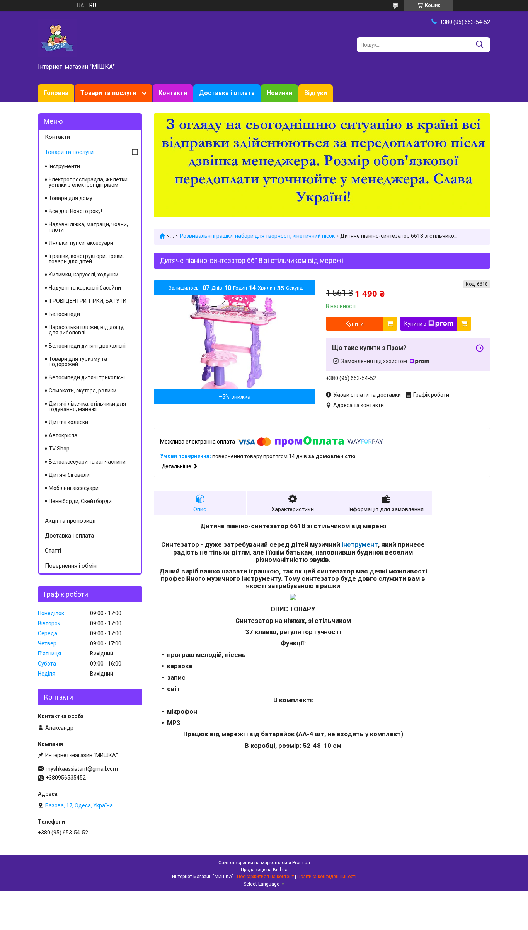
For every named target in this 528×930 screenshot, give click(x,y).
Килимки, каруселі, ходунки (83, 274)
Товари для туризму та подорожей (78, 361)
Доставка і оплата (227, 93)
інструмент (360, 544)
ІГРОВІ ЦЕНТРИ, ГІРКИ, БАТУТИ (87, 301)
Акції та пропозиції (70, 520)
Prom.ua (301, 862)
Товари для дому (70, 198)
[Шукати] (479, 44)
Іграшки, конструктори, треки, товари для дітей (86, 258)
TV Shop (59, 448)
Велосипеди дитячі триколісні (87, 377)
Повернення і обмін (71, 565)
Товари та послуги (108, 93)
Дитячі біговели (69, 475)
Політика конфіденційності (326, 876)
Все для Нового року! (75, 211)
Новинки (279, 93)
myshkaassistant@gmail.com (82, 769)
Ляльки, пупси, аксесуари (81, 243)
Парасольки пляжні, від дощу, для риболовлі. (86, 330)
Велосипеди (64, 314)
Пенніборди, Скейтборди (80, 501)
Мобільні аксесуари (74, 488)
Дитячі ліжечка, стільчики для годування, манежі (87, 406)
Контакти (172, 93)
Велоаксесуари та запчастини (87, 462)
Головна (56, 93)
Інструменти (64, 166)
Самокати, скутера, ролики (82, 390)
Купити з (415, 324)
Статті (53, 550)
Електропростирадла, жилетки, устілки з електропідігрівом (89, 182)
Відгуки (315, 93)
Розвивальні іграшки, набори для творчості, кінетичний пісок (257, 236)
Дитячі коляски (68, 422)
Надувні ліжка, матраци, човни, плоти (88, 227)
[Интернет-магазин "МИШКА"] (57, 37)
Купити (355, 324)
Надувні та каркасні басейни (85, 288)
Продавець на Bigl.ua (264, 869)
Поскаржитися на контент (265, 876)
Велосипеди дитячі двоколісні (87, 346)
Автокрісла (63, 435)
